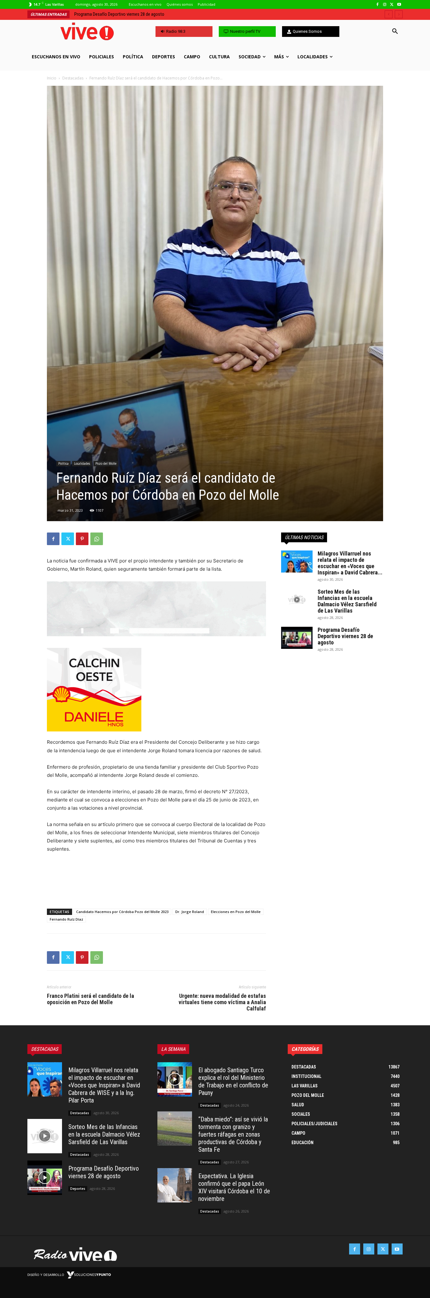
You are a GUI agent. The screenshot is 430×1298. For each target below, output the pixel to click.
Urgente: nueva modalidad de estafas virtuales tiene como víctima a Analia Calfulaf (222, 1002)
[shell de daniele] (156, 689)
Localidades (82, 463)
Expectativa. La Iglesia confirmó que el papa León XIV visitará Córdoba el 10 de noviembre (234, 1187)
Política (63, 463)
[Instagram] (384, 4)
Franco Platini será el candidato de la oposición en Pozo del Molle (90, 999)
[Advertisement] (156, 887)
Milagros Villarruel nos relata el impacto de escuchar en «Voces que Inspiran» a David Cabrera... (350, 563)
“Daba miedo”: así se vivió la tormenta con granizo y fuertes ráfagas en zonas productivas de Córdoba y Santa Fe (233, 1134)
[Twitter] (391, 4)
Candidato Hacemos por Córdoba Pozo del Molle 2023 (122, 911)
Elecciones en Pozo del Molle (236, 911)
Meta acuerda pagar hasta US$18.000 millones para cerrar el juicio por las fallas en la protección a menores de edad (178, 14)
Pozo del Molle (105, 463)
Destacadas (72, 78)
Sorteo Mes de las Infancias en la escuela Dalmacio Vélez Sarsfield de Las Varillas (347, 601)
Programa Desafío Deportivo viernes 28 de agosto (345, 636)
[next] (399, 14)
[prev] (389, 14)
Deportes (77, 1188)
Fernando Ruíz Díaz (66, 919)
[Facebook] (377, 4)
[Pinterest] (82, 539)
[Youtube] (399, 4)
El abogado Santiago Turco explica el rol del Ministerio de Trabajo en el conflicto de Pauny (233, 1081)
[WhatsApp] (96, 539)
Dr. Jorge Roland (189, 911)
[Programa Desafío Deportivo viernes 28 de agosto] (297, 638)
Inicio (51, 78)
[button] (395, 31)
